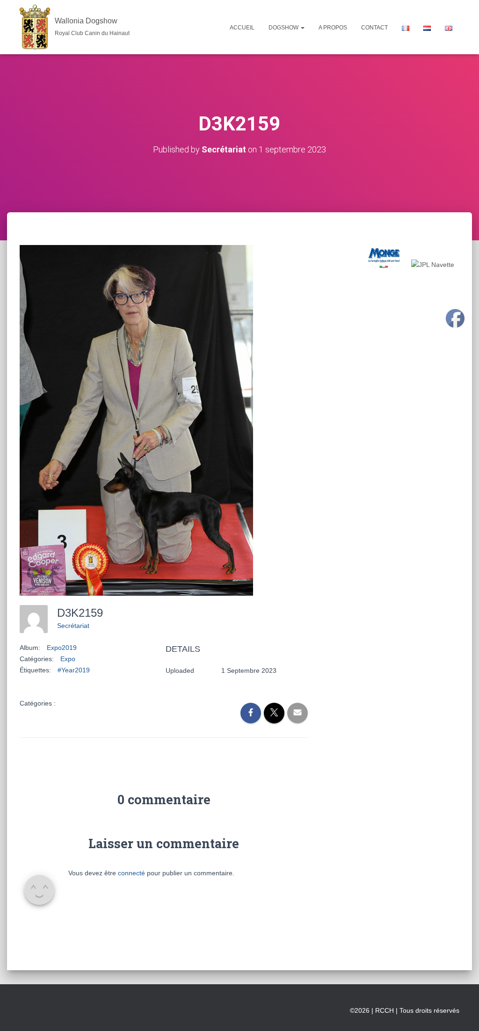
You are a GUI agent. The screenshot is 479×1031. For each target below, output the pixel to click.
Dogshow (284, 27)
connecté (131, 873)
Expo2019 (62, 647)
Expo (67, 659)
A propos (333, 27)
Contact (374, 27)
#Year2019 (74, 670)
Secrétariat (73, 625)
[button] (302, 27)
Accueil (242, 27)
